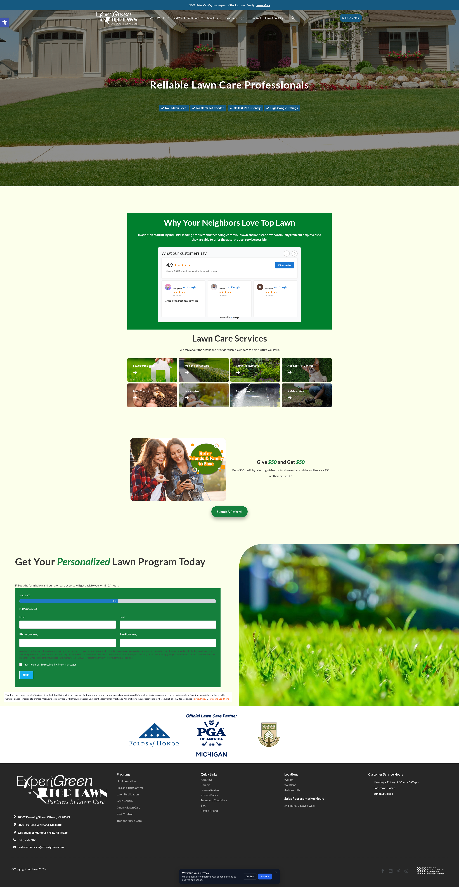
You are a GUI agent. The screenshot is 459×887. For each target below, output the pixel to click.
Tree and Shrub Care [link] (129, 820)
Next (26, 675)
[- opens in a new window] (234, 317)
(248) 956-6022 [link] (27, 839)
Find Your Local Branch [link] (186, 18)
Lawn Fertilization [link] (128, 794)
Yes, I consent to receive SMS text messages (51, 664)
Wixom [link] (288, 779)
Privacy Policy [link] (105, 657)
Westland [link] (290, 784)
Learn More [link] (263, 5)
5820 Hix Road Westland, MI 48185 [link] (40, 824)
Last (122, 617)
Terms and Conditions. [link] (219, 698)
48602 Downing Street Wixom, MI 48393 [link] (44, 817)
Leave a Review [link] (210, 790)
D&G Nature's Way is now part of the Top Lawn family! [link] (222, 5)
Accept (265, 876)
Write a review (285, 265)
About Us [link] (212, 18)
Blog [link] (203, 805)
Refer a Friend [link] (209, 810)
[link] (4, 22)
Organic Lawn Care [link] (128, 807)
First (22, 617)
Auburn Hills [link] (292, 790)
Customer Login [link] (234, 18)
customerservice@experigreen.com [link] (41, 847)
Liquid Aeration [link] (126, 781)
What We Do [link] (157, 18)
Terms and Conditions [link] (214, 800)
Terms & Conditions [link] (123, 657)
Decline (250, 876)
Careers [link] (205, 784)
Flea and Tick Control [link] (130, 787)
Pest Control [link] (125, 814)
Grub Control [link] (125, 800)
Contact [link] (256, 18)
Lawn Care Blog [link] (274, 18)
